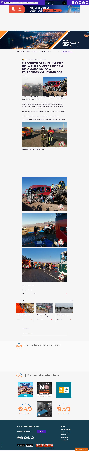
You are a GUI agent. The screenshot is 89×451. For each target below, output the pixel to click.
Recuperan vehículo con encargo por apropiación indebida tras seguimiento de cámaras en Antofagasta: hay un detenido (44, 315)
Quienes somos (66, 429)
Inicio (63, 426)
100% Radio (65, 440)
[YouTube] (87, 2)
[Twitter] (80, 2)
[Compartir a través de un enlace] (31, 290)
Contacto (64, 434)
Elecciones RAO (42, 51)
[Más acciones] (66, 59)
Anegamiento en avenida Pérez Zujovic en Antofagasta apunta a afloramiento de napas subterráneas (64, 315)
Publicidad (64, 437)
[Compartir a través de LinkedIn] (28, 290)
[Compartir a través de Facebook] (22, 290)
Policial (33, 285)
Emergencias (29, 285)
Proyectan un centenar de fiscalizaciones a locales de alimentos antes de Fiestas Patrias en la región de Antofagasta (25, 315)
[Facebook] (76, 2)
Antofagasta (34, 51)
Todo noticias (65, 432)
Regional (27, 51)
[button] (58, 51)
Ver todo (71, 300)
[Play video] (44, 134)
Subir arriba (2, 445)
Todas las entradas (20, 51)
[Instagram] (83, 2)
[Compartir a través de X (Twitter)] (25, 290)
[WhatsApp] (73, 2)
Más (48, 51)
